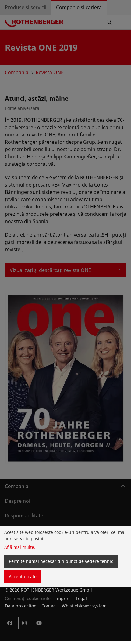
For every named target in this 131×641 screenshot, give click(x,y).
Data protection (21, 606)
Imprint (63, 598)
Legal (81, 598)
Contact (49, 606)
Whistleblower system (84, 606)
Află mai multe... (21, 547)
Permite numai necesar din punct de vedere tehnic (61, 561)
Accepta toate (23, 576)
